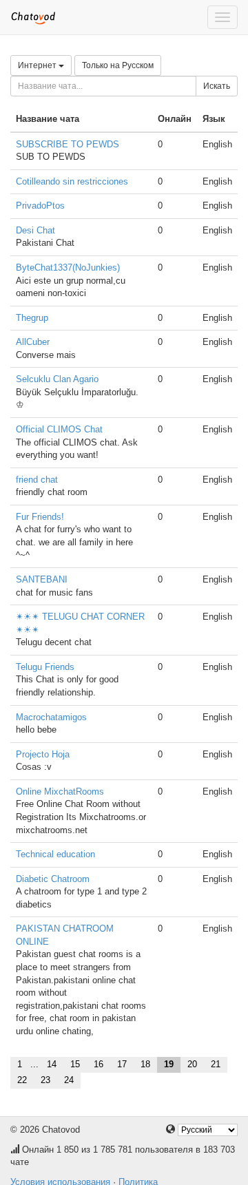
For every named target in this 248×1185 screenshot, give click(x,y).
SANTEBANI (42, 579)
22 (22, 1080)
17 (122, 1064)
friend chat (37, 479)
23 (45, 1080)
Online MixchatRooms (60, 791)
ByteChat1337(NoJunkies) (68, 267)
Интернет (38, 65)
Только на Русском (118, 65)
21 (215, 1064)
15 (75, 1064)
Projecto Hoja (43, 754)
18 (145, 1064)
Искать (216, 86)
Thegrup (32, 318)
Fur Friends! (40, 517)
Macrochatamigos (51, 717)
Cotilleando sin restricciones (72, 181)
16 (98, 1064)
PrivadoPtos (40, 205)
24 (69, 1080)
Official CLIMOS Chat (59, 429)
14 (51, 1064)
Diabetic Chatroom (53, 879)
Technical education (55, 854)
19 (169, 1064)
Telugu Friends (45, 667)
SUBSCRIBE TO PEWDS (67, 144)
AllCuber (33, 342)
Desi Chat (35, 230)
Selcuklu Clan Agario (57, 379)
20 (192, 1064)
